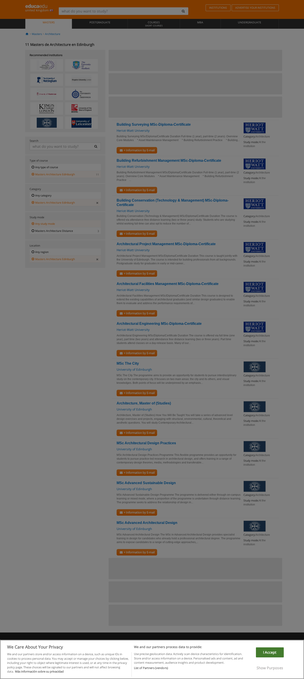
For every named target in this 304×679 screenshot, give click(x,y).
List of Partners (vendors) (151, 668)
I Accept (269, 652)
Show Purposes (270, 667)
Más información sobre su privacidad (39, 671)
